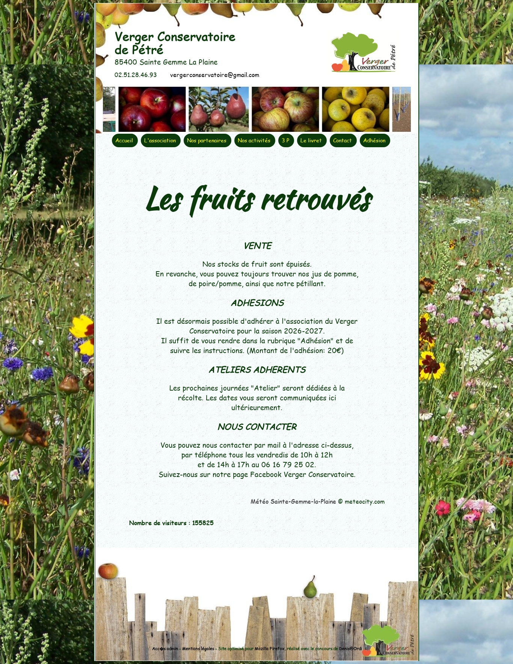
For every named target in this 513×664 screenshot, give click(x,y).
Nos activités (254, 140)
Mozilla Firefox (270, 648)
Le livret (311, 140)
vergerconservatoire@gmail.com (213, 74)
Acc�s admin (165, 648)
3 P (285, 140)
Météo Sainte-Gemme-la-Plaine (293, 501)
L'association (160, 140)
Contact (342, 140)
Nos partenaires (206, 140)
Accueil (124, 140)
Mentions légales (198, 648)
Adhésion (374, 140)
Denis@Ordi (350, 648)
